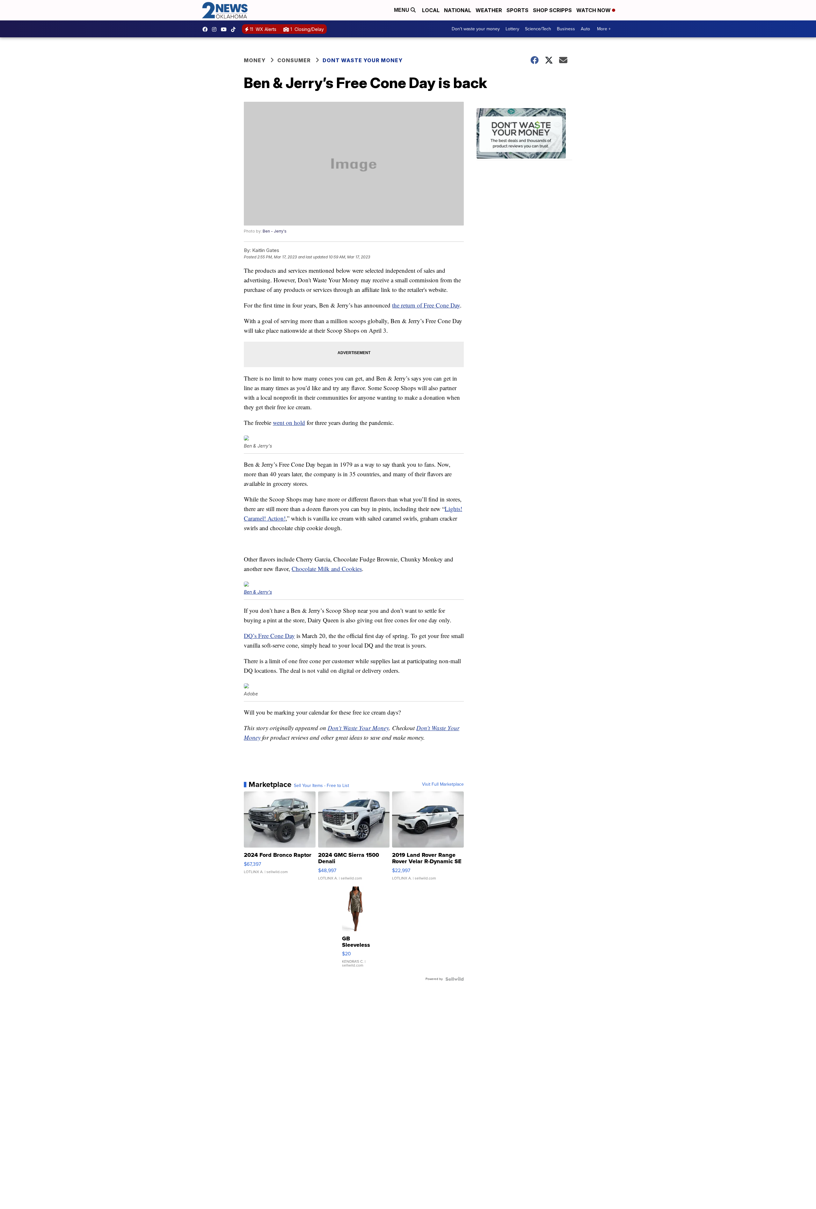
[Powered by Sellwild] (454, 979)
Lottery (512, 29)
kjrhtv (206, 29)
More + (604, 29)
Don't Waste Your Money (358, 728)
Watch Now (594, 10)
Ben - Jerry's (275, 231)
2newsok (216, 29)
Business (566, 29)
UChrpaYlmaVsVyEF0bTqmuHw (225, 29)
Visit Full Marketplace (443, 784)
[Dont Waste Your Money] (524, 134)
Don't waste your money (476, 29)
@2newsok (235, 29)
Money (255, 60)
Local (431, 10)
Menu (402, 10)
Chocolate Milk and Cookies (327, 569)
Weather (489, 10)
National (457, 10)
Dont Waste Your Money (363, 60)
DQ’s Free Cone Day (269, 636)
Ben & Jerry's (258, 592)
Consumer (294, 60)
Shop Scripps (552, 10)
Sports (517, 10)
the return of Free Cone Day (426, 305)
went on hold (289, 422)
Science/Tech (538, 29)
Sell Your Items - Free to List (321, 785)
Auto (585, 29)
